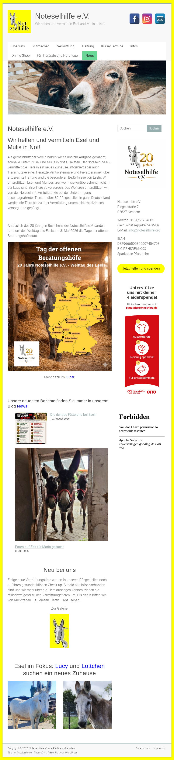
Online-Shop (20, 56)
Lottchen (93, 666)
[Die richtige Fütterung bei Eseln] (31, 430)
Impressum (159, 748)
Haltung (88, 46)
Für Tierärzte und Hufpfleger (58, 56)
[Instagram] (147, 18)
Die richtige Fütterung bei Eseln (73, 415)
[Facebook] (134, 18)
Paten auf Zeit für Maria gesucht (39, 547)
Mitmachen (40, 46)
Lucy (61, 666)
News (90, 56)
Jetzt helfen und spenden (141, 268)
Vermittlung (65, 46)
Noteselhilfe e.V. (62, 16)
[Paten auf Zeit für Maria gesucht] (61, 496)
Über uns (18, 46)
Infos (134, 46)
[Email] (160, 18)
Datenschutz (143, 748)
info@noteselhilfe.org (144, 230)
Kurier (70, 377)
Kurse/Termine (112, 46)
